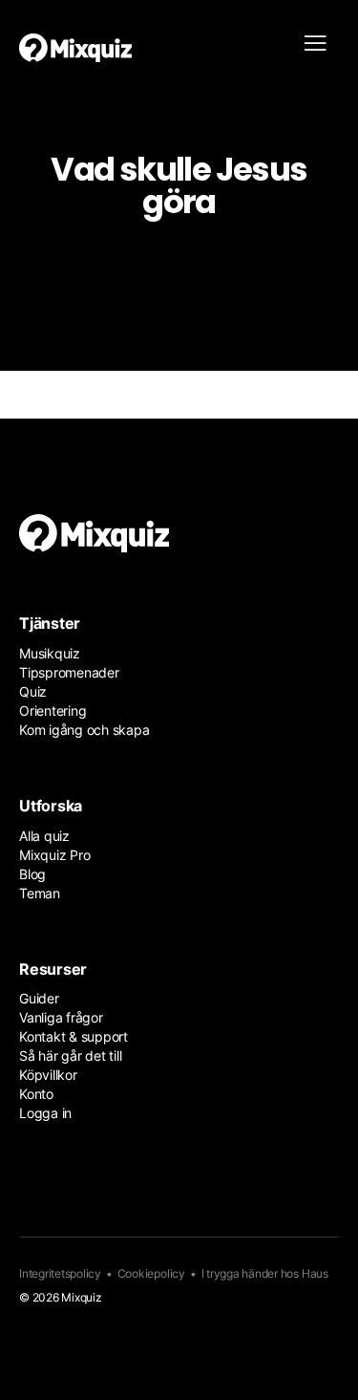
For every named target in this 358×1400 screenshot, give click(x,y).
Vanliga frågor (61, 1017)
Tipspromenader (69, 672)
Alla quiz (44, 836)
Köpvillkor (48, 1074)
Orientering (52, 710)
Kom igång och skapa (84, 730)
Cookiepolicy (151, 1273)
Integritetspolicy (60, 1273)
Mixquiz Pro (54, 855)
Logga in (45, 1113)
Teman (39, 893)
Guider (39, 998)
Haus (315, 1273)
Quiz (33, 691)
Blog (32, 874)
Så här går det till (70, 1055)
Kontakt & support (73, 1036)
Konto (36, 1094)
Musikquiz (49, 653)
